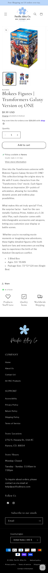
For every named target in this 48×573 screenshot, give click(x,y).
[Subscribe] (39, 520)
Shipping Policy (12, 417)
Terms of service (25, 564)
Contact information (25, 569)
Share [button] (7, 283)
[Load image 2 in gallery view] (24, 78)
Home (8, 362)
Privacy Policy (11, 405)
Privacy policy (10, 564)
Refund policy (35, 560)
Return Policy (11, 411)
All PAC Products (13, 381)
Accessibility (11, 398)
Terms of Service (12, 423)
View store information (15, 162)
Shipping (5, 116)
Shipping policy (40, 564)
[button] (6, 14)
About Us (9, 368)
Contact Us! (10, 374)
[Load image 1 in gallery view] (9, 78)
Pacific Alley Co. (20, 560)
